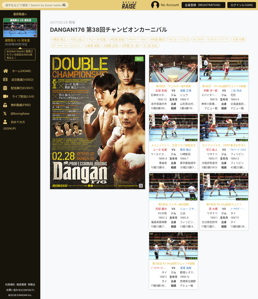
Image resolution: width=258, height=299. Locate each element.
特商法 (31, 284)
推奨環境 (21, 284)
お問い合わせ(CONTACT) (20, 290)
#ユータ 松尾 (97, 39)
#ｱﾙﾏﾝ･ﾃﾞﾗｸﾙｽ (137, 39)
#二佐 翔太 (150, 45)
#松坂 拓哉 (117, 39)
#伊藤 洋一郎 (130, 45)
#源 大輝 (238, 39)
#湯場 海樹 (92, 45)
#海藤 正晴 (111, 45)
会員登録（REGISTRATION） (203, 5)
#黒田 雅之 (59, 39)
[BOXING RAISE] (129, 5)
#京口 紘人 (78, 39)
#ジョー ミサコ (178, 39)
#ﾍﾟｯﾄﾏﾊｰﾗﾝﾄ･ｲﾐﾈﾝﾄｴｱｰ (66, 45)
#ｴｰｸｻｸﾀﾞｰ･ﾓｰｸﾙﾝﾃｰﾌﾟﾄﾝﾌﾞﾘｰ (211, 39)
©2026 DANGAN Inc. (20, 295)
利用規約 (10, 284)
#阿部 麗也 (157, 39)
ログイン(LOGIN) (242, 5)
